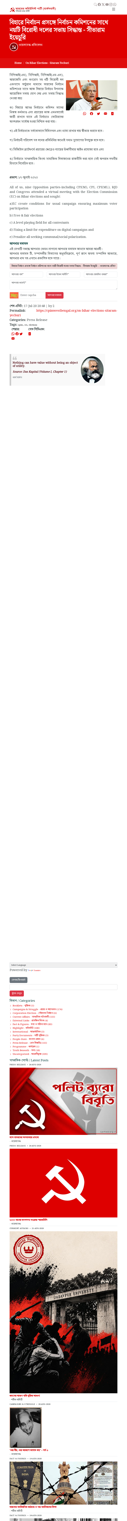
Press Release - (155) (30, 1043)
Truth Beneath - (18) (26, 1050)
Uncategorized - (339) (30, 1054)
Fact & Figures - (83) (32, 1024)
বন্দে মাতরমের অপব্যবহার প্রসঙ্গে (24, 1137)
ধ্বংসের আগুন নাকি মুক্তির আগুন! (25, 1396)
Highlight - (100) (26, 1028)
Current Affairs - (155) (34, 1017)
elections (33, 325)
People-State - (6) (28, 1039)
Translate (37, 970)
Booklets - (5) (23, 1006)
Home (18, 63)
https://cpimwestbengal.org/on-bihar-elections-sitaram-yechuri (63, 313)
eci (25, 325)
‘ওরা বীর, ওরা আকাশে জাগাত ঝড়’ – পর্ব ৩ (29, 1450)
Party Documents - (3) (30, 1035)
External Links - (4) (30, 1021)
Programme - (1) (26, 1047)
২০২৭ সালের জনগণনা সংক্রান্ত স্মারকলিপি (28, 1220)
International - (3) (28, 1032)
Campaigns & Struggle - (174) (37, 1009)
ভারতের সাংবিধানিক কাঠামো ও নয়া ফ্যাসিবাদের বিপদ (33, 1507)
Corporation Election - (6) (35, 1013)
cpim (20, 325)
